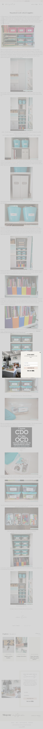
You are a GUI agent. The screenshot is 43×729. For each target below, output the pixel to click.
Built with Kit (30, 371)
